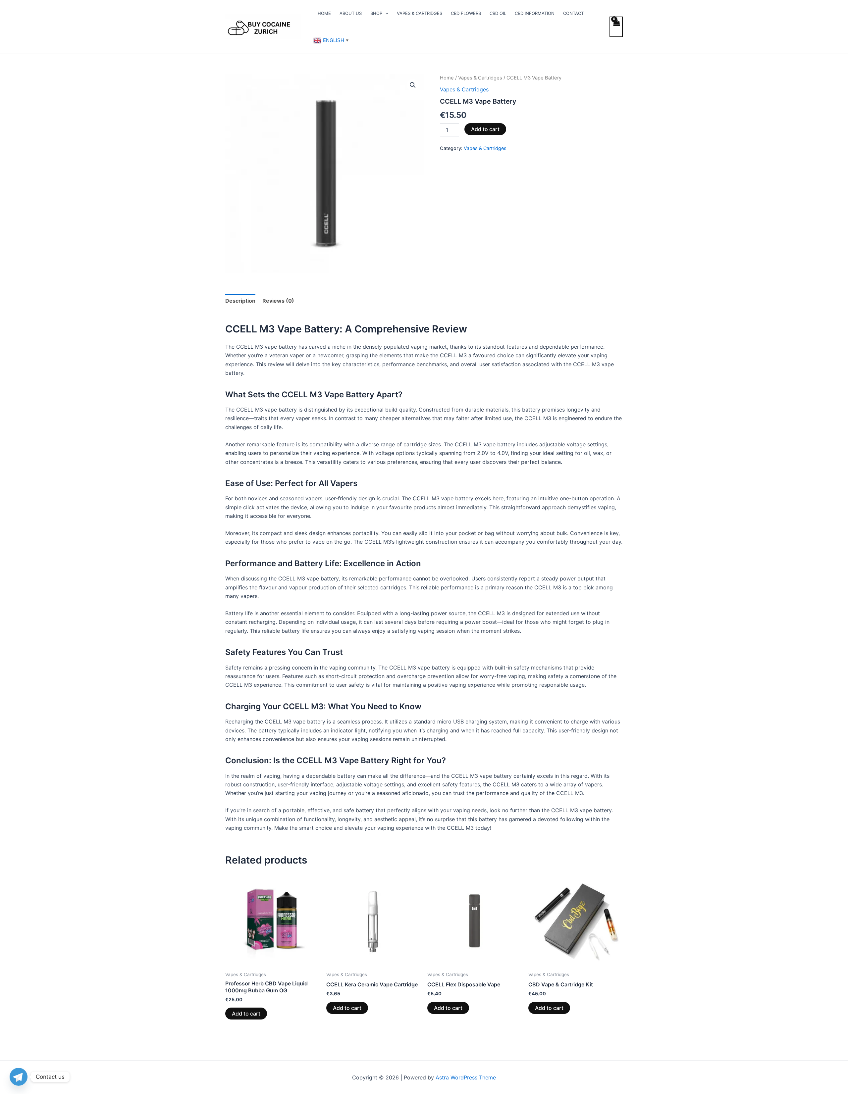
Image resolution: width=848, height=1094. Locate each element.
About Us (351, 13)
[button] (385, 13)
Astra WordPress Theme (466, 1077)
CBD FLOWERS (466, 13)
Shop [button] (376, 13)
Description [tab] (240, 300)
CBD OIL (498, 13)
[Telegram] (18, 1077)
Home (324, 13)
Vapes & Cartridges (419, 13)
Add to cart (485, 129)
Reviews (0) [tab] (278, 300)
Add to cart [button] (246, 1013)
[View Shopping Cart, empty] (616, 27)
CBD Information (535, 13)
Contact (573, 13)
